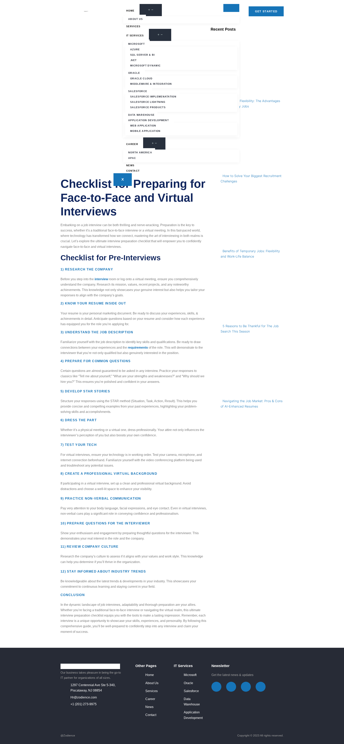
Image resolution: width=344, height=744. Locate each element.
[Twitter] (231, 687)
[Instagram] (246, 687)
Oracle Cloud (141, 78)
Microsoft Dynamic (145, 65)
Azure (135, 49)
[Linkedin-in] (261, 687)
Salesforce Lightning (147, 102)
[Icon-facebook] (216, 687)
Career (132, 144)
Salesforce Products (148, 107)
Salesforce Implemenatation (153, 96)
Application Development (148, 120)
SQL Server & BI (142, 54)
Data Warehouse (141, 115)
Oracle (134, 73)
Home (130, 10)
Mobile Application (145, 131)
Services (133, 26)
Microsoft (136, 44)
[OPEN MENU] (151, 10)
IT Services (135, 35)
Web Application (143, 125)
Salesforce (137, 91)
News (130, 165)
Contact (133, 170)
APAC (132, 158)
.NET (133, 60)
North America (140, 152)
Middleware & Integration (151, 84)
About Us (135, 19)
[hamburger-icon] (231, 8)
